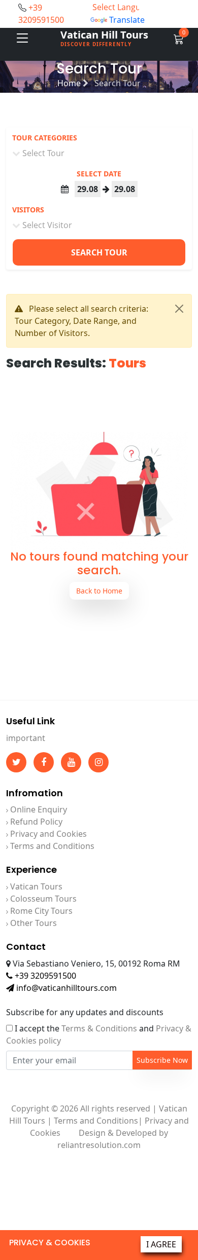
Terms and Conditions (51, 845)
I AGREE (161, 1244)
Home (70, 83)
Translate (127, 19)
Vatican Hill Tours (104, 38)
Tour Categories (44, 137)
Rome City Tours (40, 910)
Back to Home (99, 591)
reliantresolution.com (99, 1145)
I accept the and (98, 1034)
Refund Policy (35, 821)
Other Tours (32, 923)
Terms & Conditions (99, 1028)
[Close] (179, 308)
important (25, 738)
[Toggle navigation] (22, 38)
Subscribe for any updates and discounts (84, 1012)
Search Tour (99, 252)
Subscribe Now (162, 1060)
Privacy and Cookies (47, 833)
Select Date (99, 173)
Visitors (28, 209)
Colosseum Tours (42, 898)
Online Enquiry (37, 809)
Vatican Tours (35, 886)
